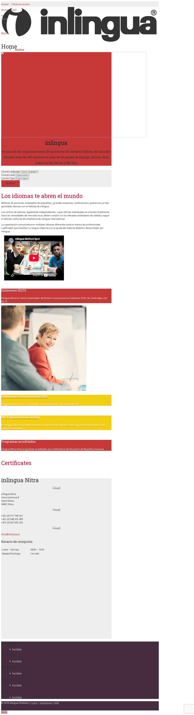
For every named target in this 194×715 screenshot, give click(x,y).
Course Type (8, 178)
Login (34, 702)
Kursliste (17, 649)
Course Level (8, 175)
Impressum (46, 702)
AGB (56, 702)
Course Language (10, 171)
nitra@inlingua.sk (10, 534)
